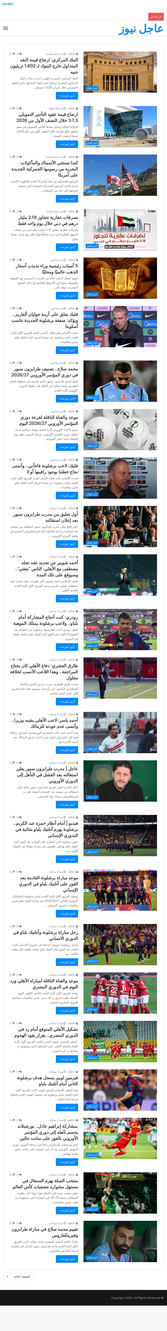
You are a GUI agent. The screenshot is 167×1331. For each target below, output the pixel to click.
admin (72, 53)
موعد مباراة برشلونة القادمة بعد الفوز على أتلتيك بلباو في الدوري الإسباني (48, 883)
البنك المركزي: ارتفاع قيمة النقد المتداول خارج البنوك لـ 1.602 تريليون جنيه (44, 66)
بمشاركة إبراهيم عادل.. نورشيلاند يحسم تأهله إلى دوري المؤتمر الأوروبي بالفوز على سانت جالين (47, 1132)
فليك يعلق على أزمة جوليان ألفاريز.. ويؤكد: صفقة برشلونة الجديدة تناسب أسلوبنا (44, 320)
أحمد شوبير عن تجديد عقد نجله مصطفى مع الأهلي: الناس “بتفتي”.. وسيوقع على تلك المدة (46, 568)
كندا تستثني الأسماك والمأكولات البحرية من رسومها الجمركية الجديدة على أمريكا (45, 169)
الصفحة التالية (22, 1276)
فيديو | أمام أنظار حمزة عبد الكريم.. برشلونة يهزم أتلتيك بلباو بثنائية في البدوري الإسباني (45, 829)
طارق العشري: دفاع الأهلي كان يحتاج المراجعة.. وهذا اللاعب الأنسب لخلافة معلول (44, 671)
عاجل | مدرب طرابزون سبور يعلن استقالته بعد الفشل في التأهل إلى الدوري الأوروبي (47, 774)
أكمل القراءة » (67, 95)
